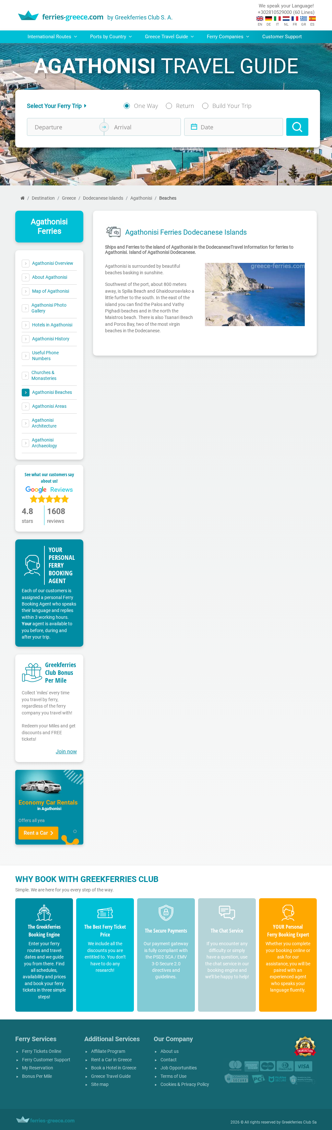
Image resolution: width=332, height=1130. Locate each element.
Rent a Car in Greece (111, 1060)
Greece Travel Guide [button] (167, 37)
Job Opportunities (178, 1068)
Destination (43, 198)
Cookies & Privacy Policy (184, 1084)
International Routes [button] (50, 37)
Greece (69, 198)
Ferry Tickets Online (41, 1051)
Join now (66, 751)
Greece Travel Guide (111, 1076)
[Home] (22, 198)
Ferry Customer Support (46, 1060)
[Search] (297, 127)
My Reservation (37, 1068)
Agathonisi (141, 198)
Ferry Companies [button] (226, 37)
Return (185, 106)
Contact (168, 1060)
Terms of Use (173, 1076)
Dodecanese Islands (103, 198)
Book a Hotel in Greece (113, 1068)
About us (169, 1051)
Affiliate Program (108, 1051)
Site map (100, 1084)
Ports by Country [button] (108, 37)
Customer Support (282, 37)
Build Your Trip (232, 106)
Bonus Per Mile (37, 1076)
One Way (146, 106)
